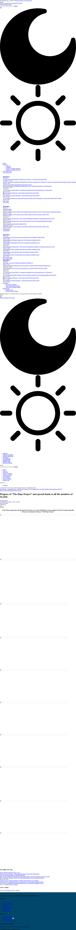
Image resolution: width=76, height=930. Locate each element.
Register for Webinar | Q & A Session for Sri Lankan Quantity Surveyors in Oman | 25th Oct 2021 (26, 214)
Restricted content (7, 209)
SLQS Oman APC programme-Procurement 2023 (14, 224)
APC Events (6, 202)
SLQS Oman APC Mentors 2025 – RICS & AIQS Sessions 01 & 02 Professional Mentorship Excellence (27, 221)
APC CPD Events (7, 172)
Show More (8, 4)
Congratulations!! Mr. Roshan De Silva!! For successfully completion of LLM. (21, 242)
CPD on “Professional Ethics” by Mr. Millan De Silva (12, 875)
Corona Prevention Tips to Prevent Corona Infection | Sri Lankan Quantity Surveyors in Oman (25, 268)
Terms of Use (29, 0)
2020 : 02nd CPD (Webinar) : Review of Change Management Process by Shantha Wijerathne (22, 878)
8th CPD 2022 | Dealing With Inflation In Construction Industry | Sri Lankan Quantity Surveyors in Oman (25, 876)
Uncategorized (9, 490)
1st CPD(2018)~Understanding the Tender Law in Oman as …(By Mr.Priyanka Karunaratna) (25, 179)
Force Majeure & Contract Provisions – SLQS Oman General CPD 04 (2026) (21, 195)
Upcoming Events (17, 490)
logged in (8, 890)
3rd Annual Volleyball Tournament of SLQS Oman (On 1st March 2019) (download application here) (27, 265)
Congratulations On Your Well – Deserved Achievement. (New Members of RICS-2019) (24, 237)
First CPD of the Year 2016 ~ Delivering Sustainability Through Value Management (19, 874)
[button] (1, 2)
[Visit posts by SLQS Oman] (3, 500)
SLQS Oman (5, 503)
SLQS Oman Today (7, 258)
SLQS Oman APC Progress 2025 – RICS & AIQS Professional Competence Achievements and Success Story (29, 218)
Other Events (3, 490)
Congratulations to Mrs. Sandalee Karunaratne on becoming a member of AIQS (21, 249)
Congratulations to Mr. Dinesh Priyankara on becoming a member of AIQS (20, 252)
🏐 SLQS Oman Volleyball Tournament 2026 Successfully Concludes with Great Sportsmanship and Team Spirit (29, 275)
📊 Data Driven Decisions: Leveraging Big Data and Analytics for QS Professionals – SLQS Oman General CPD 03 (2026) (32, 198)
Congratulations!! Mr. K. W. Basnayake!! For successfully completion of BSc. (21, 254)
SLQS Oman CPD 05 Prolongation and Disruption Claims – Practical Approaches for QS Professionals (27, 186)
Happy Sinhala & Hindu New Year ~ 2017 (10, 872)
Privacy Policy (19, 0)
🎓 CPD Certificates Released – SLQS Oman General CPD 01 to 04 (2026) (21, 193)
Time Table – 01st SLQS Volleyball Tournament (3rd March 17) (18, 263)
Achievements (6, 230)
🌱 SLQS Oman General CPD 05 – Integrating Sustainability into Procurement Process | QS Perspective (27, 190)
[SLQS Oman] (11, 3)
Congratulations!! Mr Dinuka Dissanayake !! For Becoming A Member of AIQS (22, 240)
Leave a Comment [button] (13, 884)
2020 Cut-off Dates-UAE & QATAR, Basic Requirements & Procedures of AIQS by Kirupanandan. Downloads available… (32, 211)
